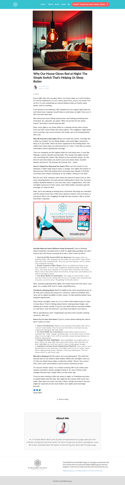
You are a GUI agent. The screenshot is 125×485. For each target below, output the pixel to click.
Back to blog (63, 399)
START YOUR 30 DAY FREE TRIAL (89, 4)
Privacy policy (81, 471)
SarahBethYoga (66, 481)
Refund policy (68, 471)
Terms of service (95, 471)
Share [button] (37, 94)
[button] (43, 4)
